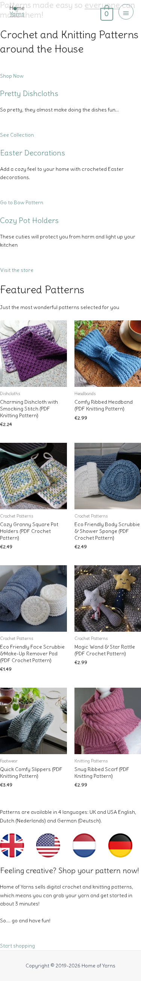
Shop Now (12, 76)
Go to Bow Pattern (21, 202)
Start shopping (17, 946)
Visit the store (16, 270)
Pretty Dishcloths (29, 93)
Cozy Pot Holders (29, 220)
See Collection (17, 135)
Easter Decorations (32, 152)
